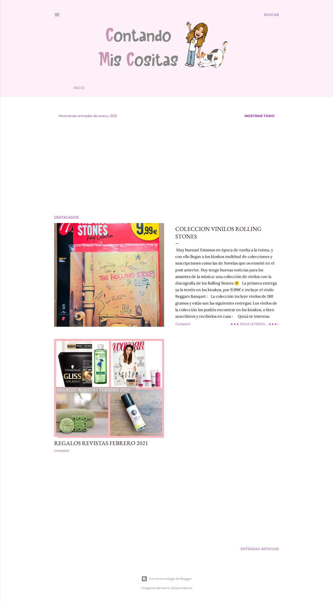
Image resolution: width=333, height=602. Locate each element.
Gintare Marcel (181, 588)
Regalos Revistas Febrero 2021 (101, 443)
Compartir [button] (183, 324)
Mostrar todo (259, 116)
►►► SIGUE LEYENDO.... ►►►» (255, 324)
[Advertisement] (166, 169)
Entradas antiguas (260, 549)
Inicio (79, 88)
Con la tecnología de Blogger (170, 579)
